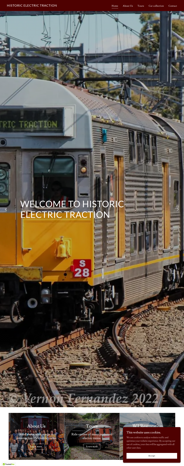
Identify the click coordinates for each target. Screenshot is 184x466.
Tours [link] (141, 5)
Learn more (36, 446)
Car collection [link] (156, 5)
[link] (32, 5)
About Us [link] (128, 5)
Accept (151, 455)
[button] (81, 400)
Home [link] (115, 5)
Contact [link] (172, 5)
